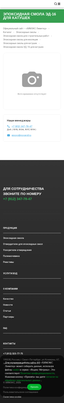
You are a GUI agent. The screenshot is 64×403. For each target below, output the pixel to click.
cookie (16, 369)
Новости (8, 305)
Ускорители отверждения (17, 250)
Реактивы (8, 262)
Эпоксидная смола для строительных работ (26, 36)
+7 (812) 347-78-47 (17, 199)
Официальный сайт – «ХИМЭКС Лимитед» (25, 28)
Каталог (7, 32)
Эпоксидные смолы (26, 32)
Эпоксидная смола (13, 238)
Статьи (7, 311)
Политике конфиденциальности (37, 373)
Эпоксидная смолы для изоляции (20, 39)
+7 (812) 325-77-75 (13, 353)
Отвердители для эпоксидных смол (23, 244)
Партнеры (8, 317)
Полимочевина (11, 256)
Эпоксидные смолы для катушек (20, 43)
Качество (8, 299)
